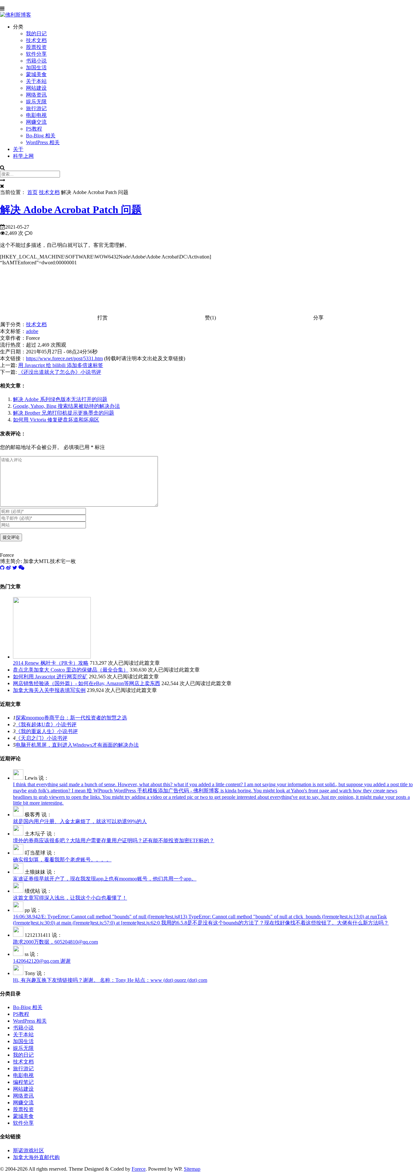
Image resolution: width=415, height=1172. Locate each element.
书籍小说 (36, 60)
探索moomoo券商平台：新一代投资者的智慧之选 (71, 717)
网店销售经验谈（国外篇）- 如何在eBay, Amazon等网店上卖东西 (86, 683)
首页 (32, 192)
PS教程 (34, 129)
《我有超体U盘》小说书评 (46, 724)
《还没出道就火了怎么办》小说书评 (59, 372)
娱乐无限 (36, 101)
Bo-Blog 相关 (40, 135)
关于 (18, 149)
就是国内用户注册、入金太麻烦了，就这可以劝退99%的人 (80, 821)
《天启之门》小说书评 (41, 738)
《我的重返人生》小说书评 (47, 731)
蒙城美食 (36, 74)
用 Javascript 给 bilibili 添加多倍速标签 (60, 365)
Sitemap (192, 1169)
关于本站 (36, 81)
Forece (139, 1169)
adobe (32, 331)
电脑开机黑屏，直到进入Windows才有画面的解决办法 (77, 745)
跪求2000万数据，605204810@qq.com (55, 942)
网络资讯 (36, 95)
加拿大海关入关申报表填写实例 (49, 690)
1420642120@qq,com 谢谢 (42, 961)
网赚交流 (36, 122)
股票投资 (36, 47)
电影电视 (36, 115)
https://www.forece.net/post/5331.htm (64, 358)
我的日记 (36, 33)
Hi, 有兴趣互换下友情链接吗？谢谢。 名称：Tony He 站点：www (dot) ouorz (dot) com (110, 980)
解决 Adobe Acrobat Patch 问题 (71, 209)
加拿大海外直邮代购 (36, 1157)
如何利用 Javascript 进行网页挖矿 (50, 676)
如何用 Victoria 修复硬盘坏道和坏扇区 (56, 419)
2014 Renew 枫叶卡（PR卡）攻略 (51, 663)
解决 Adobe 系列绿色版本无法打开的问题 (60, 399)
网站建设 (36, 88)
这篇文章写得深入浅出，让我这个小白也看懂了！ (70, 898)
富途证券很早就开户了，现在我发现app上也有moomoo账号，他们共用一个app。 (104, 878)
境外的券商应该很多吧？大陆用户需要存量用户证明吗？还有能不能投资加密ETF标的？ (113, 840)
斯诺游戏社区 (28, 1150)
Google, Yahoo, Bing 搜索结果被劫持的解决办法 (66, 406)
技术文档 (36, 40)
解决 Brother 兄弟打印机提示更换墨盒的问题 (63, 413)
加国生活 (36, 67)
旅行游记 (36, 108)
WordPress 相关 (43, 142)
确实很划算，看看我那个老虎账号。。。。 (62, 859)
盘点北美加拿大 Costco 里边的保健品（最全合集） (70, 669)
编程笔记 (23, 1082)
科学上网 (23, 156)
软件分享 (36, 54)
